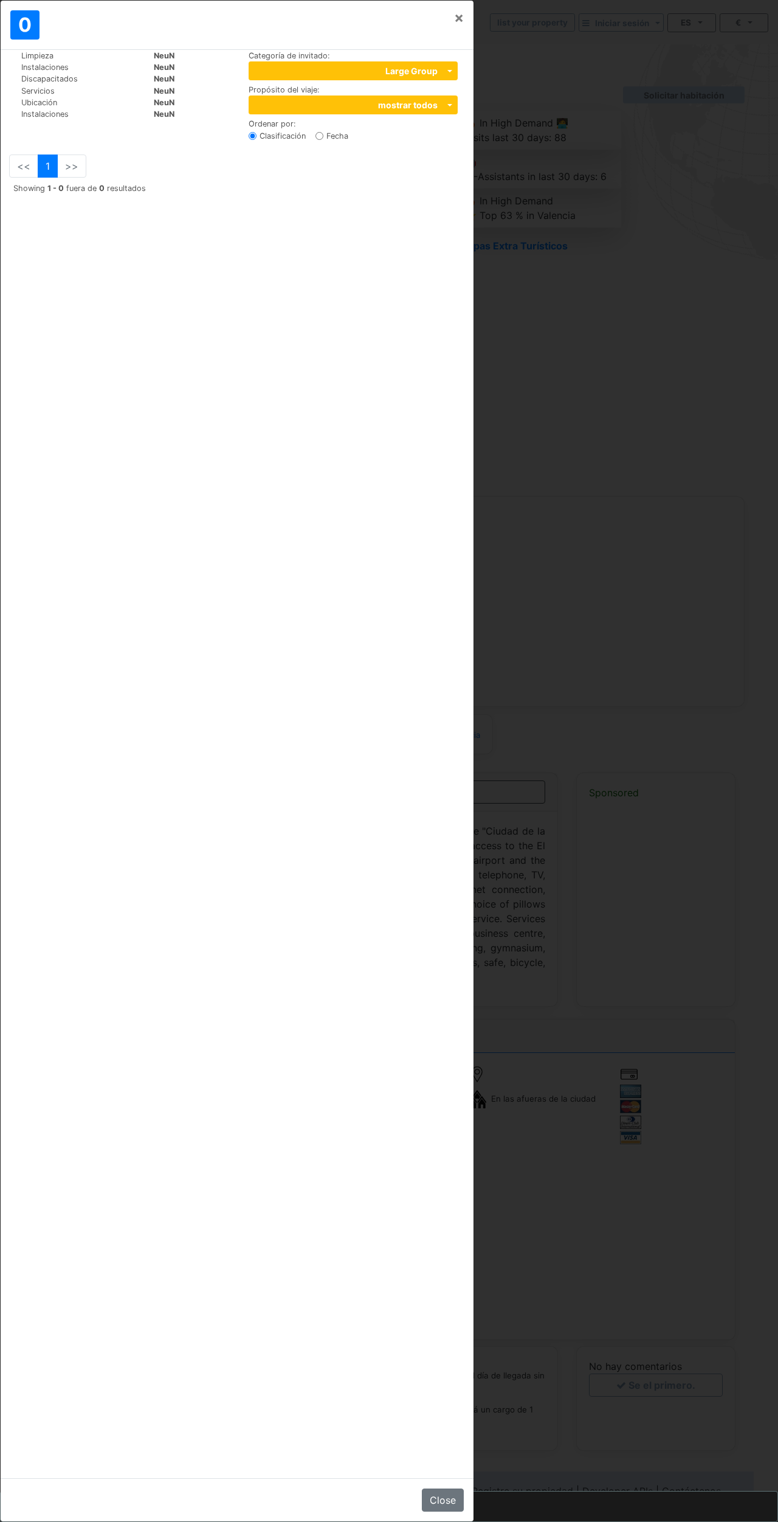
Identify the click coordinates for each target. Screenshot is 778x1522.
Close (443, 1500)
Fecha (337, 136)
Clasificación (283, 136)
